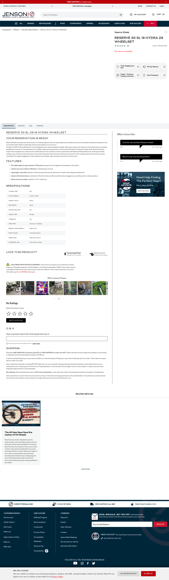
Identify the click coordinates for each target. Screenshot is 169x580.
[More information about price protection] (164, 75)
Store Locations (40, 522)
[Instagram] (82, 564)
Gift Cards (8, 527)
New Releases (45, 23)
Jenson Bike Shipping (69, 537)
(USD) (162, 6)
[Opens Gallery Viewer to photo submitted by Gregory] (99, 288)
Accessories (103, 23)
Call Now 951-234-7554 (112, 538)
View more (85, 469)
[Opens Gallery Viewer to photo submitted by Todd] (13, 288)
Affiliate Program (40, 517)
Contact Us (151, 6)
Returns (7, 542)
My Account (8, 517)
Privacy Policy (57, 577)
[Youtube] (75, 564)
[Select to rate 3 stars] (19, 313)
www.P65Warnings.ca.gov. (26, 272)
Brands (30, 23)
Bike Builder (135, 23)
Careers (64, 532)
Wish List (7, 532)
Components (76, 23)
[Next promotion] (112, 6)
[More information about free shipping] (138, 67)
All (21, 23)
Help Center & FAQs (11, 537)
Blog (140, 6)
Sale (152, 23)
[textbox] (57, 338)
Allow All (148, 573)
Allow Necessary (128, 573)
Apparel (90, 23)
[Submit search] (120, 15)
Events (63, 522)
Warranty (7, 547)
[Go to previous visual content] (55, 299)
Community (38, 527)
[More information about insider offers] (138, 75)
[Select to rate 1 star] (8, 313)
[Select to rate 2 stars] (14, 313)
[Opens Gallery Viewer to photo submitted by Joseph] (56, 288)
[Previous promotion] (52, 6)
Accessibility (39, 551)
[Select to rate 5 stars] (31, 313)
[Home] (18, 15)
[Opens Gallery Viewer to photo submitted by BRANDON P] (42, 288)
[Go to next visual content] (59, 299)
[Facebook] (88, 564)
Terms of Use (39, 546)
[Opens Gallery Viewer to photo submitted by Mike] (85, 288)
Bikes (62, 23)
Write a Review (16, 320)
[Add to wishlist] (165, 32)
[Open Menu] (39, 15)
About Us (64, 517)
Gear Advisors (66, 527)
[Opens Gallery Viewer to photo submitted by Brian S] (70, 288)
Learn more (36, 343)
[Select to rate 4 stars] (25, 313)
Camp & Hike (119, 23)
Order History (9, 522)
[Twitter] (94, 564)
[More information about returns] (164, 67)
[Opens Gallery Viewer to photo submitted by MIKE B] (27, 288)
